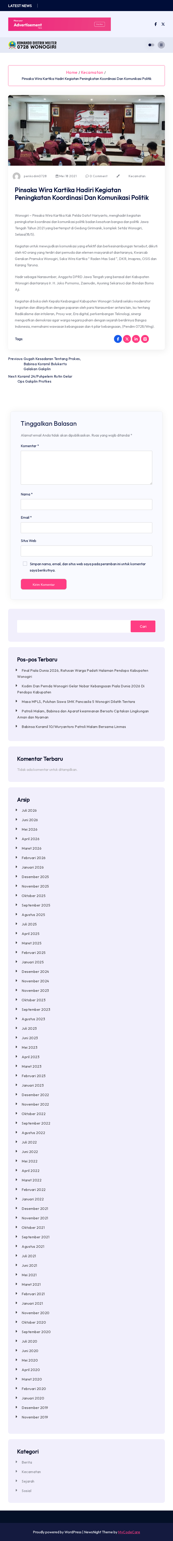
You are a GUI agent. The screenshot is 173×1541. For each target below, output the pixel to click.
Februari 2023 (34, 1076)
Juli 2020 (29, 1341)
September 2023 (36, 1009)
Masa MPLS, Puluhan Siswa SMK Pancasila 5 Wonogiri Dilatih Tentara (78, 701)
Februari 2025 (34, 952)
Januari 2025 (33, 962)
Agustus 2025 (33, 914)
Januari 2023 (33, 1085)
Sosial (26, 1490)
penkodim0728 (35, 176)
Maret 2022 (31, 1180)
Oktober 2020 (34, 1322)
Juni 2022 (30, 1151)
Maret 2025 (31, 943)
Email (26, 517)
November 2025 (35, 886)
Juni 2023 (30, 1038)
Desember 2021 (35, 1208)
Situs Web (28, 540)
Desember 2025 (35, 876)
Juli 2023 (29, 1028)
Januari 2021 (32, 1303)
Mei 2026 (29, 829)
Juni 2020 (30, 1350)
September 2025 (36, 905)
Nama (27, 494)
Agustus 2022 (33, 1132)
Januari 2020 (33, 1398)
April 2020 (31, 1369)
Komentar (30, 446)
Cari (143, 626)
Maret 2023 (31, 1066)
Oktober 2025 (34, 895)
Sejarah (28, 1481)
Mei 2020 (30, 1360)
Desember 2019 (35, 1407)
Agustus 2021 (33, 1246)
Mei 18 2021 (67, 176)
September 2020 (36, 1331)
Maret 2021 (31, 1284)
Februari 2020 (34, 1388)
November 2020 (36, 1313)
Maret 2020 (32, 1379)
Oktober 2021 (33, 1227)
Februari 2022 (34, 1189)
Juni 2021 (29, 1265)
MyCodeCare (129, 1532)
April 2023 (30, 1057)
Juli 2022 (29, 1142)
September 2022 (36, 1123)
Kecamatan (92, 72)
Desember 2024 (35, 971)
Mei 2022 (29, 1161)
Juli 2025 (29, 924)
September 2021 (35, 1237)
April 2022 (30, 1170)
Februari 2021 (33, 1294)
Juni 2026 (30, 820)
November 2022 (35, 1104)
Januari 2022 (33, 1199)
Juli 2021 (29, 1256)
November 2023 (35, 990)
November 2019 (35, 1417)
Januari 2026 (33, 867)
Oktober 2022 (34, 1113)
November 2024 (35, 981)
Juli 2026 (29, 810)
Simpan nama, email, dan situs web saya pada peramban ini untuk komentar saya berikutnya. (88, 567)
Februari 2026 (34, 857)
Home (71, 72)
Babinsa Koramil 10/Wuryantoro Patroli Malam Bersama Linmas (74, 726)
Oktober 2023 (34, 1000)
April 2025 (30, 933)
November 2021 (35, 1218)
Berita (27, 1462)
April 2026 (30, 839)
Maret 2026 (31, 848)
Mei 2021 (29, 1275)
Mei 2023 (29, 1047)
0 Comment (98, 176)
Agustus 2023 (33, 1019)
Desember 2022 (35, 1094)
